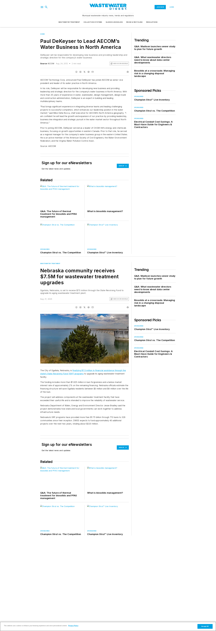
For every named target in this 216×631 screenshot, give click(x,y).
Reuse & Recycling (134, 22)
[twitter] (84, 72)
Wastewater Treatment (69, 22)
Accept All (205, 626)
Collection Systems (93, 22)
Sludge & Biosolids (114, 22)
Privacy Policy (73, 626)
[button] (42, 7)
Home (42, 34)
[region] (108, 626)
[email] (92, 72)
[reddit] (88, 72)
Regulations (152, 22)
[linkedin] (80, 72)
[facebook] (76, 72)
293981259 (101, 316)
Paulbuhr (110, 316)
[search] (46, 7)
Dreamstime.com (119, 316)
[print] (128, 72)
